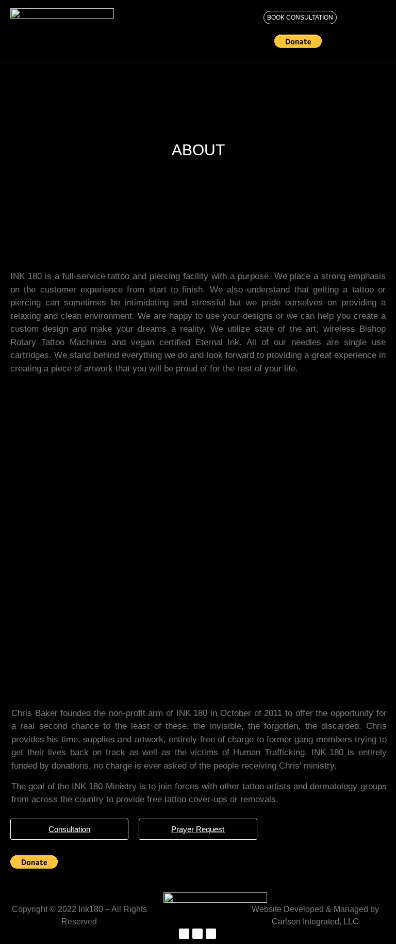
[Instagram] (197, 934)
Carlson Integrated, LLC (315, 921)
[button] (166, 18)
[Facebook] (184, 934)
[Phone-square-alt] (211, 934)
